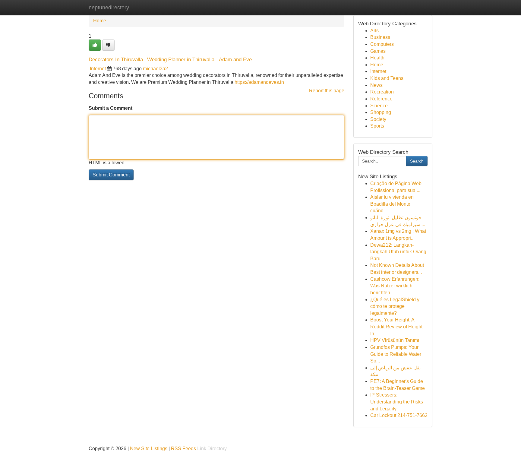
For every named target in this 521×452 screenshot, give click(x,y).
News (376, 85)
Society (378, 119)
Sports (377, 125)
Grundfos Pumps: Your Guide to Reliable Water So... (395, 354)
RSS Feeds (183, 448)
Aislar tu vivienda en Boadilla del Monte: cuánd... (392, 203)
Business (380, 37)
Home (99, 20)
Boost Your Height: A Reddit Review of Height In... (396, 326)
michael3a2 (155, 68)
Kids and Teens (386, 78)
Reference (381, 98)
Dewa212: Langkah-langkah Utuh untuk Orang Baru (398, 251)
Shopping (380, 112)
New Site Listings (148, 448)
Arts (374, 30)
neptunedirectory (109, 8)
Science (379, 105)
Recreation (382, 91)
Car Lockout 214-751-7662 (399, 415)
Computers (382, 44)
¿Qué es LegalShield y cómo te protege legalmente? (394, 306)
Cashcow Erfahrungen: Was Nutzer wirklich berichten (394, 286)
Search (417, 161)
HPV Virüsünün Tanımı (394, 340)
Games (378, 51)
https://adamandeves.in (259, 82)
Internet (98, 68)
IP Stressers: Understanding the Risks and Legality (396, 401)
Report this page (326, 90)
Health (377, 57)
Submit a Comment (110, 108)
